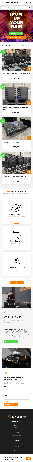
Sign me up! (8, 404)
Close (28, 458)
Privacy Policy (16, 453)
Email (5, 395)
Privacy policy (7, 401)
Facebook (16, 446)
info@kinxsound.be (16, 435)
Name (5, 389)
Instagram (16, 443)
